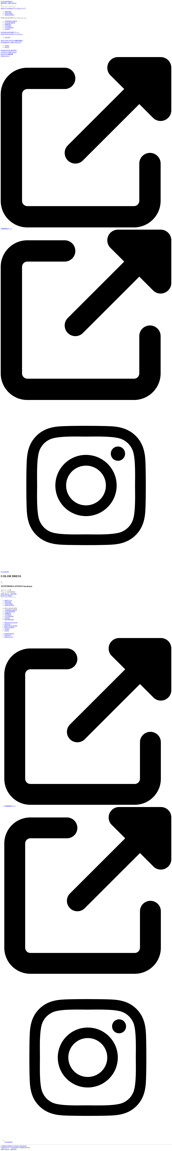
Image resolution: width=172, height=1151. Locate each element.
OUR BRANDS (9, 619)
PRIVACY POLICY (14, 1146)
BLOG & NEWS (9, 627)
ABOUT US (8, 600)
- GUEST (7, 29)
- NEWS (6, 45)
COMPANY (4, 1146)
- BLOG (6, 47)
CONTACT (7, 635)
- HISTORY (7, 11)
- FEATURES (8, 13)
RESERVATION (9, 633)
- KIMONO (7, 24)
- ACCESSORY (9, 27)
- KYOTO (7, 37)
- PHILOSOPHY (9, 15)
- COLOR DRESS (9, 23)
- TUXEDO (7, 26)
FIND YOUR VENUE (11, 626)
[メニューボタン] (1, 5)
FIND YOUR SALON (10, 622)
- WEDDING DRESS (10, 21)
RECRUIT (23, 1146)
